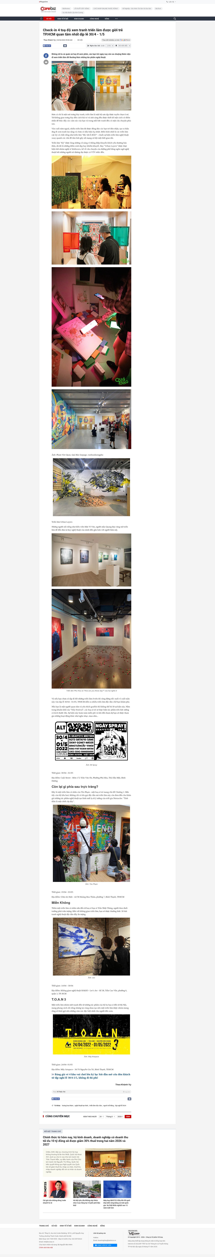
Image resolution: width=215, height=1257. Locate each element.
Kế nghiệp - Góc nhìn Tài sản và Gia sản (137, 8)
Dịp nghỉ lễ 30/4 (120, 1105)
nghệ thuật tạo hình (81, 1105)
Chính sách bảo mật (46, 1247)
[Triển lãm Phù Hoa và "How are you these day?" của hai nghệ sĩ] (91, 639)
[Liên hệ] (65, 45)
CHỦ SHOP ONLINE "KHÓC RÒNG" (106, 8)
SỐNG (107, 19)
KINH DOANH (79, 19)
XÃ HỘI (49, 19)
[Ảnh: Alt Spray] (91, 741)
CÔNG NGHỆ (94, 19)
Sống (102, 1226)
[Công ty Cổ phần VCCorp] (134, 1233)
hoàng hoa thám (68, 1105)
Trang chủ (44, 1226)
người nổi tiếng (108, 1105)
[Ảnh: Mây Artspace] (91, 1034)
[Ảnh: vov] (91, 947)
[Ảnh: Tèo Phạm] (91, 843)
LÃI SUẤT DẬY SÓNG (81, 8)
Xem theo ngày (90, 1117)
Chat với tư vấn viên (104, 1245)
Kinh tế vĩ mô (66, 1226)
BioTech (158, 8)
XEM (128, 1117)
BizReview (66, 8)
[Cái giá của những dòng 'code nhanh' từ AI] (57, 1189)
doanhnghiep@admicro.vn (107, 1240)
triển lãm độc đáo (95, 1105)
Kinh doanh (79, 1226)
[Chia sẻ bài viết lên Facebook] (46, 55)
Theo (91, 1092)
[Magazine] (43, 2)
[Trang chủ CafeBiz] (41, 18)
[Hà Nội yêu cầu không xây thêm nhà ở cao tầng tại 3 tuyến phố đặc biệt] (87, 1189)
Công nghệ (92, 1226)
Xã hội (80, 40)
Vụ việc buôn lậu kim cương (73, 12)
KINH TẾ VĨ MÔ (62, 19)
